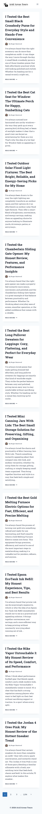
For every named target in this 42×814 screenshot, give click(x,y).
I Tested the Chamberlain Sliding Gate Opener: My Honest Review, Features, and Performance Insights (20, 258)
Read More (11, 79)
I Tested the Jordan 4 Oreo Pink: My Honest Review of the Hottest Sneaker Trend (21, 731)
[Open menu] (37, 4)
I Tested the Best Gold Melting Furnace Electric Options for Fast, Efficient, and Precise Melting (21, 506)
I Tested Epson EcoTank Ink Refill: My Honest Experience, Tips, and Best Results (19, 583)
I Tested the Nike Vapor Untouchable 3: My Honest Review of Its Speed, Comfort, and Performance (21, 657)
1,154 (25, 794)
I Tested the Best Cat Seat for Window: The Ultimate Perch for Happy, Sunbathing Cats (20, 101)
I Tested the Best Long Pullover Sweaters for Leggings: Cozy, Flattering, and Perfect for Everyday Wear (20, 344)
